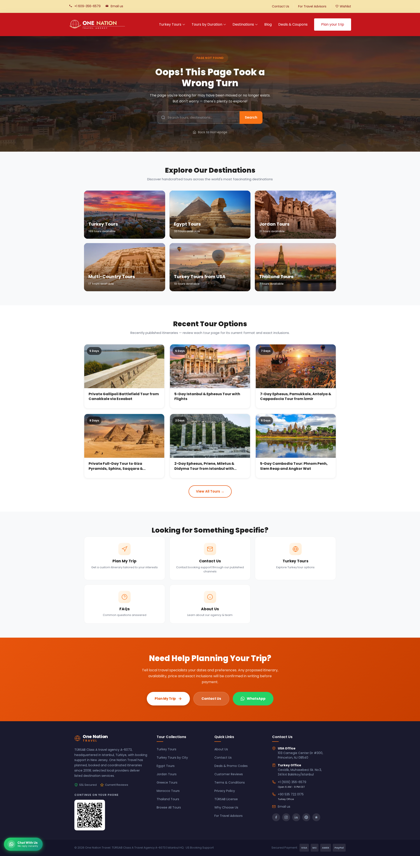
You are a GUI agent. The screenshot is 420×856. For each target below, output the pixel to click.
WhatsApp (256, 698)
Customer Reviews (228, 774)
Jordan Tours (167, 774)
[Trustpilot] (316, 817)
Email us (117, 6)
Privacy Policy (224, 791)
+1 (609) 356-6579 (292, 782)
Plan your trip (332, 24)
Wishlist (345, 6)
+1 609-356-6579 (87, 6)
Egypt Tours (166, 766)
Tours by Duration (207, 24)
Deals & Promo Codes (231, 766)
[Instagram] (286, 817)
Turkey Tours (170, 24)
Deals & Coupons (293, 24)
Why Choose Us (226, 807)
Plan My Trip (165, 698)
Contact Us (280, 6)
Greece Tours (167, 782)
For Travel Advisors (312, 6)
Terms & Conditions (229, 782)
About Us (221, 749)
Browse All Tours (169, 807)
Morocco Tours (168, 791)
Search (251, 117)
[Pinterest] (306, 817)
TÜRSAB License (226, 799)
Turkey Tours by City (172, 757)
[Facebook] (276, 817)
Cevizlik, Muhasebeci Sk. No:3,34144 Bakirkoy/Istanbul (300, 772)
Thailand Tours (168, 799)
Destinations (243, 24)
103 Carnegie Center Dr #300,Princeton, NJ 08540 (300, 755)
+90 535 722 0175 (291, 794)
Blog (268, 24)
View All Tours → (210, 491)
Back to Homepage (212, 132)
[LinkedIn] (296, 817)
